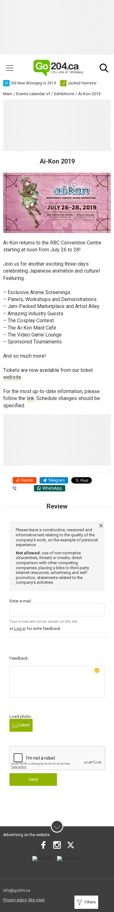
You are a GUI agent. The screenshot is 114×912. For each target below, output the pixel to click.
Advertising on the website (26, 835)
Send (33, 779)
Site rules (36, 900)
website (12, 377)
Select (23, 725)
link (30, 398)
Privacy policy (15, 900)
